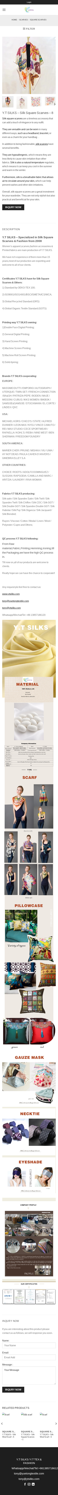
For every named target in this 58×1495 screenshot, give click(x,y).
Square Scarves (38, 20)
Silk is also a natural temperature (27, 162)
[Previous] (7, 65)
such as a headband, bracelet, (33, 133)
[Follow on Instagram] (29, 1484)
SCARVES (23, 20)
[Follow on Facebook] (24, 1484)
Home (14, 20)
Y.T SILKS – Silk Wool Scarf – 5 (47, 1435)
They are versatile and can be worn (20, 129)
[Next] (51, 65)
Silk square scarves (12, 118)
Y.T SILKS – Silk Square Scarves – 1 (28, 1437)
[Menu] (4, 9)
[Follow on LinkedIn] (33, 1484)
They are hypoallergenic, (15, 154)
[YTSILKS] (29, 9)
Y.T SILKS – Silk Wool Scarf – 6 (9, 1435)
